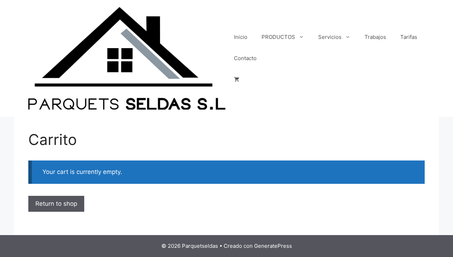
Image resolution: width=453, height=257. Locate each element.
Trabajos (375, 37)
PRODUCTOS (278, 37)
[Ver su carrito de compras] (236, 79)
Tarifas (408, 37)
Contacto (245, 58)
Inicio (240, 37)
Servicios (330, 37)
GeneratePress (273, 246)
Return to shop (56, 203)
